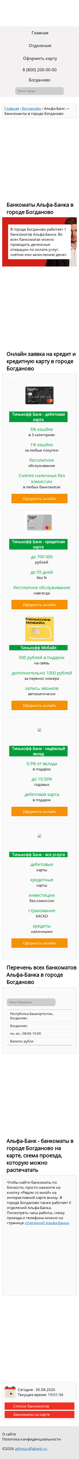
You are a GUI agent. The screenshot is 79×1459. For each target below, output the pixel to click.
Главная (40, 33)
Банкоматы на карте (31, 1414)
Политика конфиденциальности (31, 1439)
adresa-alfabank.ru (31, 1448)
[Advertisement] (39, 157)
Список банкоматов (31, 1406)
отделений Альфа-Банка (47, 1222)
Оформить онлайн (39, 498)
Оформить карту (40, 58)
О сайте (9, 1434)
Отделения (40, 45)
